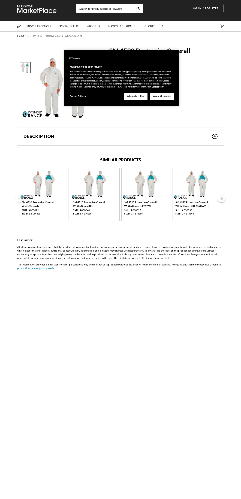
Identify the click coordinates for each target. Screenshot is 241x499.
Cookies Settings (78, 96)
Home (20, 35)
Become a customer (122, 26)
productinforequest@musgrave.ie (35, 268)
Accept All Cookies (162, 96)
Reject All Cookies (135, 96)
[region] (121, 78)
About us (93, 26)
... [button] (28, 35)
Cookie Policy (158, 87)
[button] (120, 136)
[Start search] (140, 8)
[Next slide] (221, 198)
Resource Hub (153, 26)
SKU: (25, 210)
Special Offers (69, 26)
